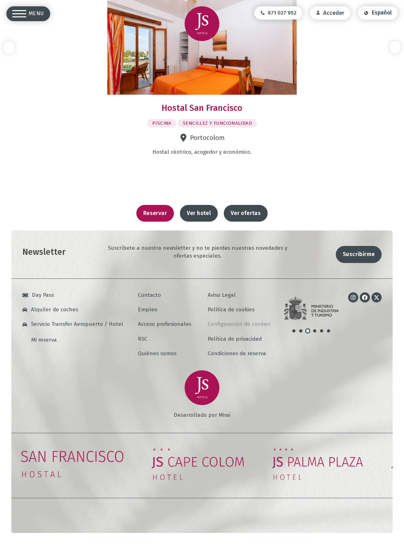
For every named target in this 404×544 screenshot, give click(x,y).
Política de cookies (231, 310)
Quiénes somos (157, 354)
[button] (9, 47)
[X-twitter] (376, 297)
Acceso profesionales (164, 324)
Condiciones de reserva (237, 354)
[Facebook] (365, 297)
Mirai (224, 415)
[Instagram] (353, 297)
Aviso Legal (222, 295)
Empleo (147, 310)
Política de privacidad (235, 339)
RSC (142, 339)
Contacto (149, 295)
